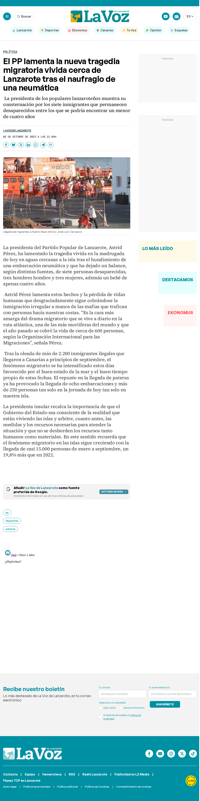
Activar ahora (112, 491)
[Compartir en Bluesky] (13, 145)
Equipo (30, 774)
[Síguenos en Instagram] (171, 754)
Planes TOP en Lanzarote (21, 780)
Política (10, 52)
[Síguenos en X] (182, 754)
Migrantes (12, 520)
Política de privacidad (36, 786)
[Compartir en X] (21, 145)
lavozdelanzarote (17, 131)
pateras (10, 528)
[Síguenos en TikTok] (193, 754)
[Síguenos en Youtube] (160, 754)
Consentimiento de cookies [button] (133, 786)
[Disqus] (66, 597)
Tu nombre (104, 687)
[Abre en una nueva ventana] (191, 781)
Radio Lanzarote (94, 774)
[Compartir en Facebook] (6, 145)
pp (7, 512)
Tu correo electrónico (159, 687)
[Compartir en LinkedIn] (28, 145)
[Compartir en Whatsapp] (36, 145)
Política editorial (67, 786)
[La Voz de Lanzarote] (100, 16)
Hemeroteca (52, 774)
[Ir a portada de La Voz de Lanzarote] (32, 753)
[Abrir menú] (7, 16)
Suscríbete (165, 704)
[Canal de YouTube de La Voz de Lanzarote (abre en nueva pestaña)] (166, 16)
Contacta (10, 774)
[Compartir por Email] (51, 145)
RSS (72, 774)
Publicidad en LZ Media (131, 774)
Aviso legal (9, 786)
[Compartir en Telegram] (43, 145)
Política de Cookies (97, 786)
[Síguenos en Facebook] (149, 754)
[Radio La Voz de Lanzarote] (176, 16)
